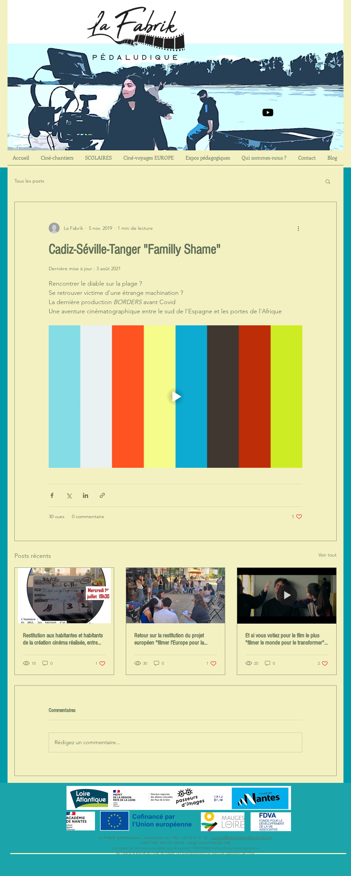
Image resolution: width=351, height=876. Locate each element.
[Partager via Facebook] (52, 495)
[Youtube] (268, 112)
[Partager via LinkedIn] (85, 495)
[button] (328, 181)
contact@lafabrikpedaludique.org (241, 837)
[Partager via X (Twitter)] (68, 495)
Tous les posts (29, 181)
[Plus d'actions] (298, 228)
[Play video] (175, 396)
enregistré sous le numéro (170, 848)
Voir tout (327, 555)
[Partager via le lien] (102, 495)
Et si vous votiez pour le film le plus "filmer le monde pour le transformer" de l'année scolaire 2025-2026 (284, 639)
